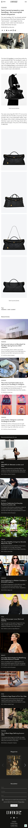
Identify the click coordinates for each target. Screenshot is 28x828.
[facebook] (4, 30)
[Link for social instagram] (14, 818)
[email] (2, 30)
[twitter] (11, 30)
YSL (26, 63)
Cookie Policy (14, 825)
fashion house (11, 65)
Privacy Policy (21, 802)
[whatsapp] (13, 30)
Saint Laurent (11, 309)
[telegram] (15, 30)
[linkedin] (9, 30)
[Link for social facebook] (11, 818)
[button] (25, 765)
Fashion (4, 7)
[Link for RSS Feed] (17, 818)
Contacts (14, 821)
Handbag (4, 309)
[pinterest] (7, 30)
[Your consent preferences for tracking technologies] (25, 825)
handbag (10, 58)
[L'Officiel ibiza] (14, 2)
